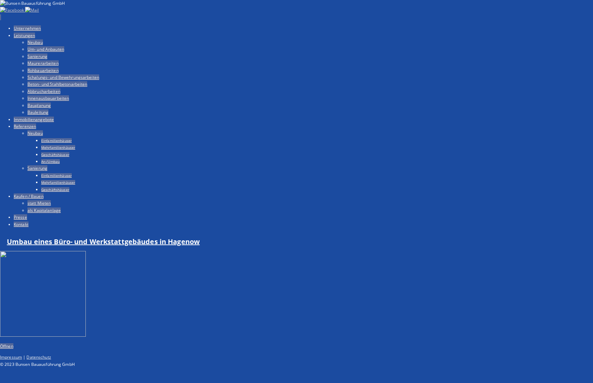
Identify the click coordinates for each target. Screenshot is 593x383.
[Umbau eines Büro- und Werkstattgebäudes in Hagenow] (43, 335)
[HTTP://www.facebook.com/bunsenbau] (12, 10)
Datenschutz (38, 357)
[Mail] (32, 10)
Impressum (11, 357)
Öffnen (6, 346)
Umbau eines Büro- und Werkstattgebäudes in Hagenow (103, 241)
